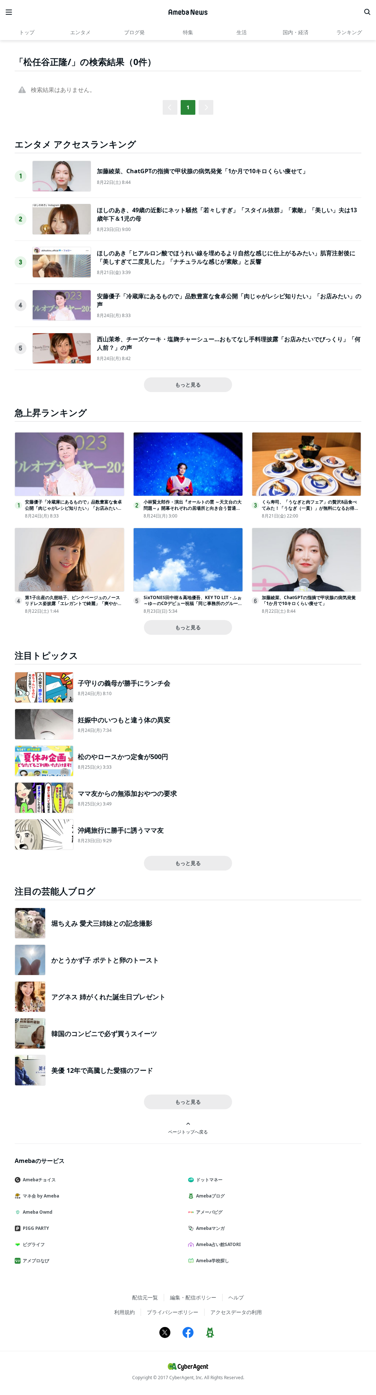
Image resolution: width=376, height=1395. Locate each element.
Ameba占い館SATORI (218, 1244)
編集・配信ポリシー (193, 1297)
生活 (241, 32)
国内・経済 (295, 32)
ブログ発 (134, 32)
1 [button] (188, 107)
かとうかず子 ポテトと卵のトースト (105, 959)
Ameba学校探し (212, 1260)
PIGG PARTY (36, 1228)
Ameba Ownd (38, 1212)
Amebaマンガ (210, 1228)
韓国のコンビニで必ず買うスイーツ (104, 1033)
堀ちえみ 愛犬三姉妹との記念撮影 (101, 923)
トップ (27, 32)
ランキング (349, 32)
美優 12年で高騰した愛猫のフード (102, 1070)
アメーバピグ (209, 1212)
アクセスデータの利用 (236, 1312)
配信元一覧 (145, 1297)
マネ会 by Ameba (41, 1196)
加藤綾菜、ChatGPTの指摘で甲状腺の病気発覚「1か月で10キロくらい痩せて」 (202, 171)
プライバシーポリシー (172, 1312)
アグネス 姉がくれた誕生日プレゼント (108, 996)
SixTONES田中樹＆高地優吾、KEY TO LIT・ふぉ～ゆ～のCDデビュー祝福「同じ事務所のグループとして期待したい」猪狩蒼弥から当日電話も (193, 603)
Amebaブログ (210, 1196)
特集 (188, 32)
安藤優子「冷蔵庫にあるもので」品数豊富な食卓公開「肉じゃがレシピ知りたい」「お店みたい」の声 (73, 508)
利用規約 (124, 1312)
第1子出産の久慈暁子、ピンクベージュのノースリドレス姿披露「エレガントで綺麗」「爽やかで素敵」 (73, 603)
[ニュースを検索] (367, 12)
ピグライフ (34, 1244)
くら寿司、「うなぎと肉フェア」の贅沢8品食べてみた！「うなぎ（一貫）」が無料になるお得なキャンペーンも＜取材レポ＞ (310, 508)
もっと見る (188, 384)
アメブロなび (36, 1260)
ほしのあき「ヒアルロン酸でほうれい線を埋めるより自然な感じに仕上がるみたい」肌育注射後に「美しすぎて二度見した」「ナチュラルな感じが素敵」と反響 (226, 257)
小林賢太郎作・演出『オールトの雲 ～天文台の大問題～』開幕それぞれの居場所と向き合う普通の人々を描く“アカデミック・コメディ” (193, 508)
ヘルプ (236, 1297)
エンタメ (80, 32)
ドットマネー (209, 1180)
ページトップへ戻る (188, 1132)
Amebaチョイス (39, 1180)
